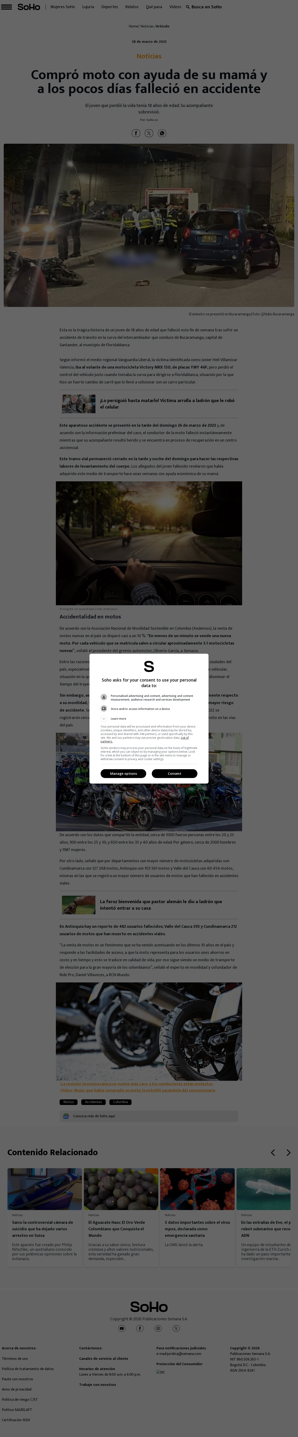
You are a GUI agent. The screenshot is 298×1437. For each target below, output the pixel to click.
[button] (149, 718)
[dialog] (149, 719)
